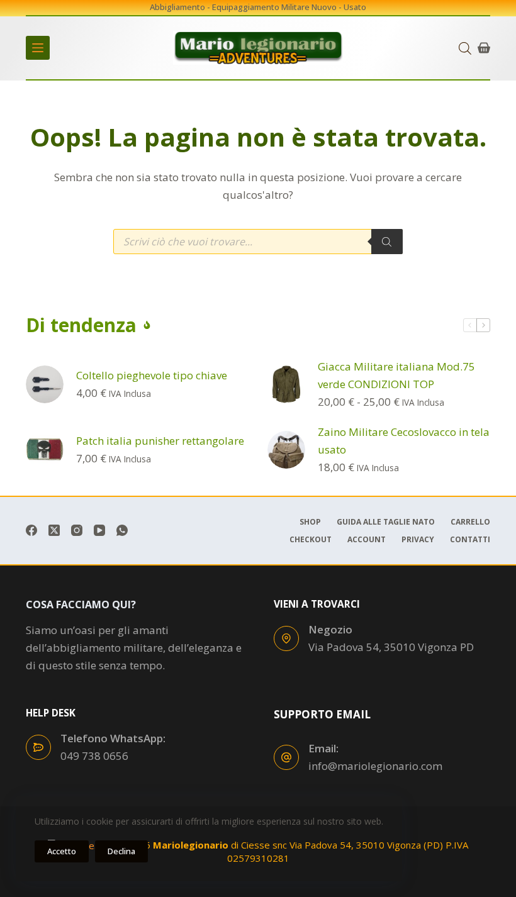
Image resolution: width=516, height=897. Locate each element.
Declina (121, 851)
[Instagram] (76, 530)
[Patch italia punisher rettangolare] (45, 450)
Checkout (310, 540)
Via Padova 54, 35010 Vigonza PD (391, 647)
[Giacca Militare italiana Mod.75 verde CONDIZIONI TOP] (286, 384)
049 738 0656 (94, 756)
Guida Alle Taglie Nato (386, 522)
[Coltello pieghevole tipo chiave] (45, 384)
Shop (310, 522)
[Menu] (38, 48)
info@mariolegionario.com (375, 766)
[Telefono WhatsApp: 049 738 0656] (38, 747)
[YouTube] (99, 530)
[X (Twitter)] (54, 530)
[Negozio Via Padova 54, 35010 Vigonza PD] (286, 638)
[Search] (387, 241)
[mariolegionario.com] (258, 48)
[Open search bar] (465, 48)
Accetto (61, 851)
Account (366, 540)
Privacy (417, 540)
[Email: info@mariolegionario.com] (286, 757)
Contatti (470, 540)
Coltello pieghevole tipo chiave (151, 375)
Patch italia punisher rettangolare (160, 440)
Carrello (470, 522)
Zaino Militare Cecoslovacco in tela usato (404, 441)
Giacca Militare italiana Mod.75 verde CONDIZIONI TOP (396, 375)
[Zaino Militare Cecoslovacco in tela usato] (286, 450)
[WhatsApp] (122, 530)
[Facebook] (31, 530)
